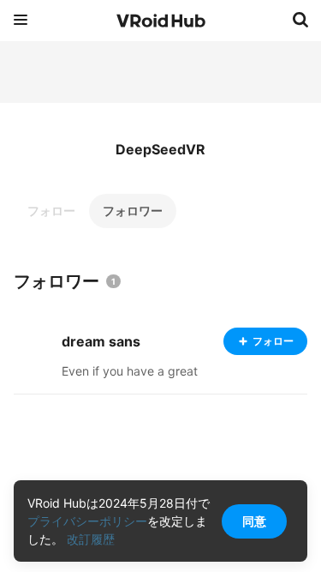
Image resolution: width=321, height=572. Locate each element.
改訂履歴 (91, 539)
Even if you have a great (130, 371)
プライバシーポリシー (87, 521)
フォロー (51, 210)
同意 (254, 521)
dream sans (101, 341)
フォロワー (133, 210)
